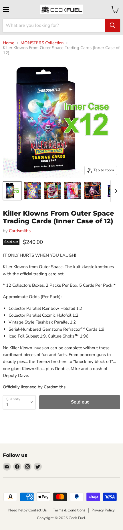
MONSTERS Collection (42, 43)
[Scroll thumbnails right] (115, 191)
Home (8, 43)
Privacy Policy (103, 510)
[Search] (112, 25)
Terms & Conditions (69, 510)
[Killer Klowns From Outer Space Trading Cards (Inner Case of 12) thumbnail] (12, 191)
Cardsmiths (20, 231)
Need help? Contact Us (27, 510)
